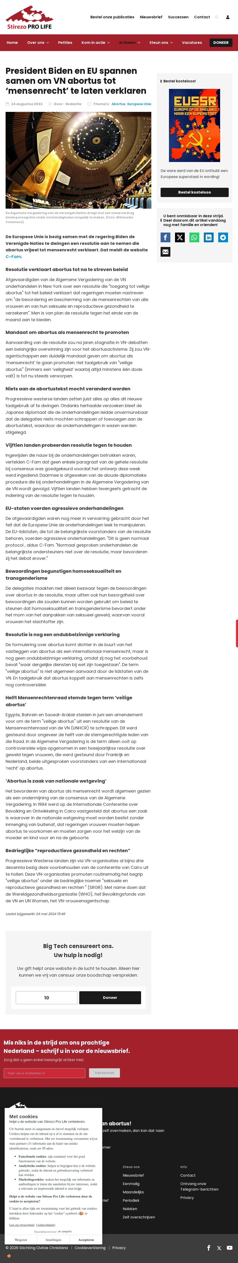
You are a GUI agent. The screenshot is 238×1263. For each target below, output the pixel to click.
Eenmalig (131, 1183)
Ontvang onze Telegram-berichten (199, 1186)
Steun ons (158, 42)
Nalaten (130, 1208)
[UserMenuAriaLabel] (227, 17)
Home (12, 42)
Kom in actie (93, 42)
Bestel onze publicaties (112, 17)
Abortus (119, 104)
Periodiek (131, 1200)
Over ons (35, 42)
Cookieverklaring (90, 1247)
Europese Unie (139, 104)
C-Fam (13, 256)
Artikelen (127, 42)
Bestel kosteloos (194, 192)
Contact (202, 17)
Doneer (221, 42)
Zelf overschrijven (139, 1217)
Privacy (187, 1197)
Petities (65, 42)
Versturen (104, 1072)
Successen (178, 17)
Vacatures (192, 42)
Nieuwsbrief (151, 17)
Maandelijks (133, 1192)
